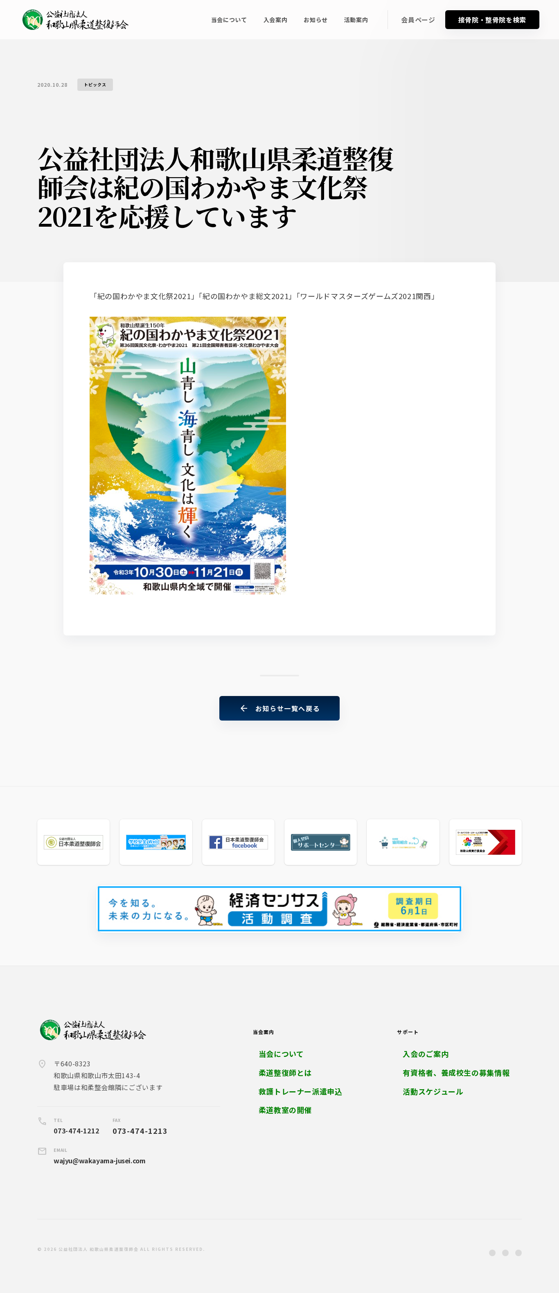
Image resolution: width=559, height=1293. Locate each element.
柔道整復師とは (285, 1073)
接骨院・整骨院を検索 (492, 20)
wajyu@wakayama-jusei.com (99, 1160)
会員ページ (418, 20)
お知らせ (316, 20)
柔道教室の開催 (285, 1110)
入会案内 (276, 20)
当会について (229, 20)
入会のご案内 (426, 1054)
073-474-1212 (76, 1130)
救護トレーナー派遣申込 (301, 1091)
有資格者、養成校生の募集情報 (456, 1073)
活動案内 (356, 20)
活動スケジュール (433, 1091)
